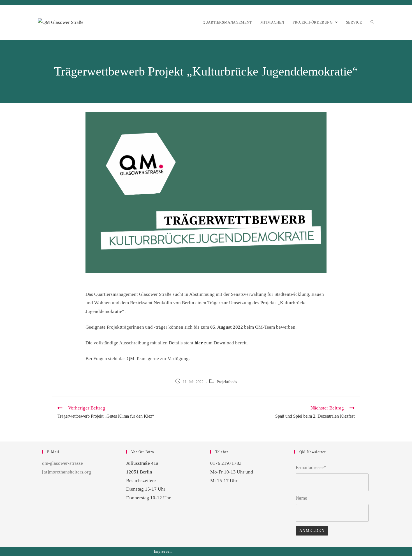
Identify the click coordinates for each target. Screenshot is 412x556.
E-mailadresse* (311, 467)
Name (301, 498)
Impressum (163, 551)
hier (199, 343)
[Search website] (372, 22)
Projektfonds (227, 382)
